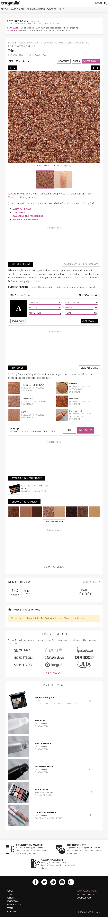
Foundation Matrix (36, 9)
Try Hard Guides (85, 894)
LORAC (12, 55)
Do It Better (75, 411)
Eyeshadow (55, 42)
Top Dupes (19, 212)
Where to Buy (90, 61)
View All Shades (54, 521)
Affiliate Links (80, 264)
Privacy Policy (14, 904)
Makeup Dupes (17, 9)
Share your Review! (74, 618)
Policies (11, 898)
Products (22, 42)
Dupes (76, 61)
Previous (93, 67)
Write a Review (91, 582)
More (61, 9)
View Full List (54, 672)
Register (85, 430)
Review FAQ (12, 901)
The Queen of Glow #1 (32, 385)
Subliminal (74, 398)
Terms (10, 908)
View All (34, 21)
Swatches (51, 9)
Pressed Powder (73, 42)
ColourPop (13, 30)
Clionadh (12, 28)
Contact (11, 894)
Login (98, 3)
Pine (12, 50)
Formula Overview (38, 287)
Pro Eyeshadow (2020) (33, 55)
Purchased (93, 264)
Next (97, 67)
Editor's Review (22, 208)
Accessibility (13, 911)
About (10, 891)
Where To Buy (89, 321)
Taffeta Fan (27, 398)
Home (11, 42)
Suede (24, 412)
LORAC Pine (15, 193)
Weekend (73, 383)
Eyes (43, 42)
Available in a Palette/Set (28, 216)
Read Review (18, 321)
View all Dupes (89, 367)
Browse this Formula (26, 219)
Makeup (34, 42)
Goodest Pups (84, 898)
